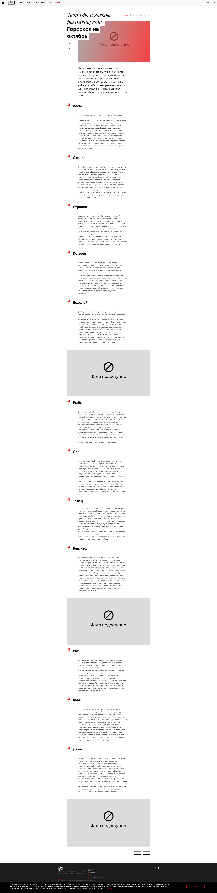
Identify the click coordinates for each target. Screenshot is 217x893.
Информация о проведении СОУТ (99, 877)
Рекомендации (40, 2)
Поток (20, 2)
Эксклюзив (29, 2)
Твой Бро (11, 3)
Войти (207, 2)
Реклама (90, 870)
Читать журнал (92, 872)
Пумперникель (59, 2)
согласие (42, 884)
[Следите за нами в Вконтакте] (155, 868)
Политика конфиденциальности (99, 875)
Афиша (50, 2)
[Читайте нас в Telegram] (158, 868)
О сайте (90, 867)
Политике (110, 888)
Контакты (90, 869)
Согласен (196, 886)
